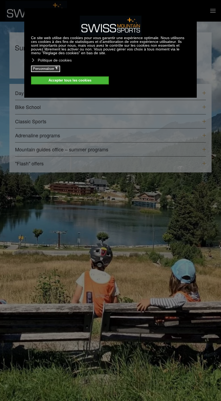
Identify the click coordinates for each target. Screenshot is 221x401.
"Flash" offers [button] (29, 163)
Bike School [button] (28, 107)
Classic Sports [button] (30, 121)
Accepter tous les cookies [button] (70, 80)
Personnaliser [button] (45, 68)
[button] (213, 11)
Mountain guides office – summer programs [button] (61, 149)
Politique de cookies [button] (55, 60)
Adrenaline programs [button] (37, 135)
